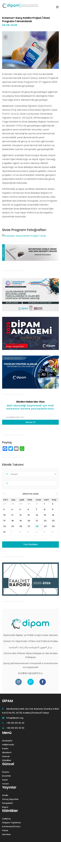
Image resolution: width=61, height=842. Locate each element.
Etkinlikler (6, 760)
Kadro (5, 748)
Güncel (6, 756)
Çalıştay (6, 818)
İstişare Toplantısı (11, 822)
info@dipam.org (14, 717)
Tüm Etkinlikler (30, 544)
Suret (5, 779)
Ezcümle (6, 775)
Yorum (5, 783)
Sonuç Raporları (10, 799)
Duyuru (5, 771)
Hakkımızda (8, 744)
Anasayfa (7, 740)
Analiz (5, 795)
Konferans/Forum (11, 826)
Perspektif (7, 803)
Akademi (6, 752)
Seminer (6, 834)
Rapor (5, 807)
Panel (5, 830)
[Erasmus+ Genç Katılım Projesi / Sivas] (24, 235)
